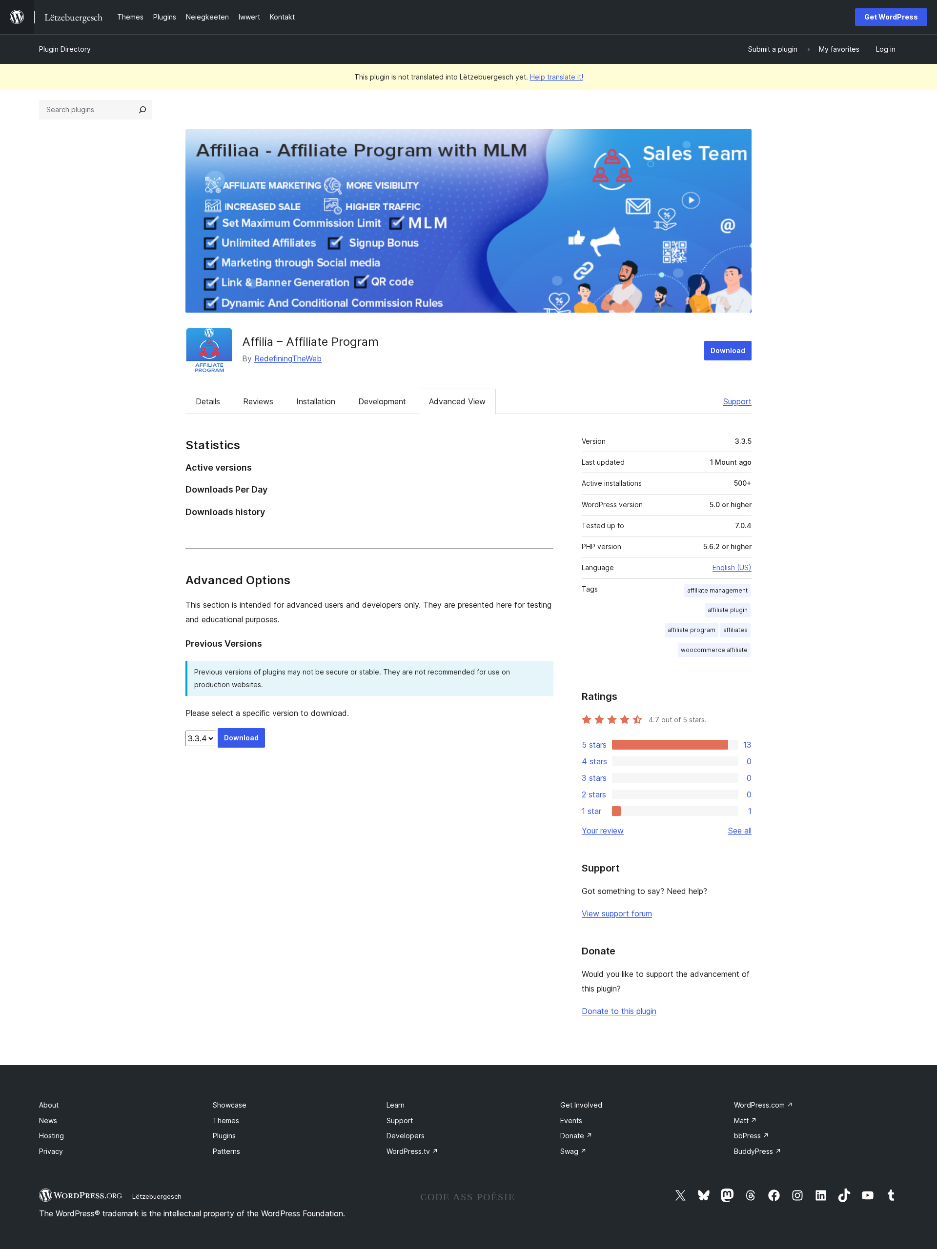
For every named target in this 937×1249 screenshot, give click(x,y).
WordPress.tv (412, 1151)
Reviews (258, 401)
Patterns (226, 1151)
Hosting (51, 1135)
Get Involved (581, 1105)
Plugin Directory (65, 49)
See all (740, 830)
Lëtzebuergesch (157, 1196)
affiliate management (717, 590)
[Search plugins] (142, 109)
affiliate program (691, 630)
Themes (226, 1120)
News (48, 1120)
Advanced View (457, 401)
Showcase (229, 1105)
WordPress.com (763, 1105)
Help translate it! (556, 77)
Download (728, 350)
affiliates (735, 630)
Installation (315, 401)
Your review (603, 830)
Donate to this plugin (619, 1011)
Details (208, 401)
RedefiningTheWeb (288, 358)
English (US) (732, 567)
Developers (406, 1135)
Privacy (51, 1151)
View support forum (617, 913)
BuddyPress (757, 1151)
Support (737, 401)
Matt (745, 1120)
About (49, 1105)
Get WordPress (891, 17)
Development (382, 401)
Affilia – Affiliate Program (310, 342)
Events (571, 1120)
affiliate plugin (728, 610)
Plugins (224, 1135)
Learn (396, 1105)
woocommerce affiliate (714, 650)
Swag (573, 1151)
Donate (576, 1135)
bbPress (751, 1135)
